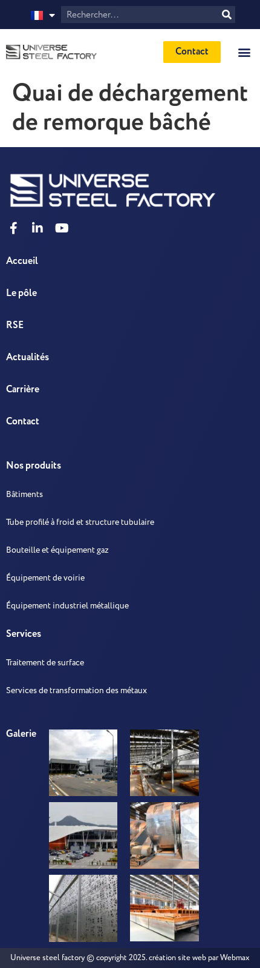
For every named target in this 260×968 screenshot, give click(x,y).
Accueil (22, 261)
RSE (15, 325)
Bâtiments (24, 494)
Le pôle (21, 293)
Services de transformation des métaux (76, 690)
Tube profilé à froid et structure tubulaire (80, 522)
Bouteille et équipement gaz (57, 550)
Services (23, 634)
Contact (22, 422)
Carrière (22, 390)
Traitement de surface (45, 662)
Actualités (27, 357)
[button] (244, 52)
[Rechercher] (226, 14)
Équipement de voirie (45, 578)
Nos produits (33, 466)
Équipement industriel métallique (67, 605)
